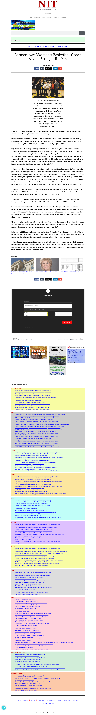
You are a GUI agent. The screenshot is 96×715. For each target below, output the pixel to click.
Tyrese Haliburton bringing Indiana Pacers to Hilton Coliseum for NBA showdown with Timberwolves (38, 517)
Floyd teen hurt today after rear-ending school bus (26, 625)
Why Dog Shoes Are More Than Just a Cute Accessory (27, 656)
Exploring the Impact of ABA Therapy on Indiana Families (28, 584)
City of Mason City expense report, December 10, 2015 (27, 638)
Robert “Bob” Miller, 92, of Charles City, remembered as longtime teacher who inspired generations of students (39, 417)
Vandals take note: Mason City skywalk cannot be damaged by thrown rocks (32, 623)
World (43, 49)
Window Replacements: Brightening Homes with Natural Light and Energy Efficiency (34, 587)
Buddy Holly (75, 700)
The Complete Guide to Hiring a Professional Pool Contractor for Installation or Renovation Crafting (37, 678)
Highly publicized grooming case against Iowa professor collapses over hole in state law (34, 489)
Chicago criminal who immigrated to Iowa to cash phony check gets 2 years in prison (33, 616)
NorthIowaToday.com (48, 9)
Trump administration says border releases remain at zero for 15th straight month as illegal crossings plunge (39, 457)
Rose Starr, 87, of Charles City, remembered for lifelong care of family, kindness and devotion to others (37, 422)
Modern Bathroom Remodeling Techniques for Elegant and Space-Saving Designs (33, 688)
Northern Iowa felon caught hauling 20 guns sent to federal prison (29, 488)
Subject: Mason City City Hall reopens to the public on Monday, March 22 (31, 649)
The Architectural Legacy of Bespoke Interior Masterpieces (28, 685)
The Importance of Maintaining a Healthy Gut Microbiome (28, 659)
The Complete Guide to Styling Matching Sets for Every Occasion (29, 465)
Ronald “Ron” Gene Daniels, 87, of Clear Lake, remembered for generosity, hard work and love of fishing (38, 428)
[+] (43, 309)
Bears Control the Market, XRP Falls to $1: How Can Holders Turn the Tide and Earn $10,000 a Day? (37, 541)
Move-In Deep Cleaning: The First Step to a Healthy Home (28, 662)
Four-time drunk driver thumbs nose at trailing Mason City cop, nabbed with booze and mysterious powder (39, 481)
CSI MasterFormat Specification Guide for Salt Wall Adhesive (28, 536)
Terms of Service (51, 700)
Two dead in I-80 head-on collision (22, 621)
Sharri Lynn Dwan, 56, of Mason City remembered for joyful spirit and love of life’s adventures (35, 440)
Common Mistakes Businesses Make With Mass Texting (27, 594)
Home (15, 49)
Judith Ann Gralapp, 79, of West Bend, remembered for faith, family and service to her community (36, 421)
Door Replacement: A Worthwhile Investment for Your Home (28, 676)
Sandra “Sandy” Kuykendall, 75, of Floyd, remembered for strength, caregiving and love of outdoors (37, 443)
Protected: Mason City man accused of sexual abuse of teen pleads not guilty (32, 409)
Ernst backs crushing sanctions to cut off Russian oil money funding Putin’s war (32, 469)
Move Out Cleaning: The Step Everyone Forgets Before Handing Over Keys (32, 675)
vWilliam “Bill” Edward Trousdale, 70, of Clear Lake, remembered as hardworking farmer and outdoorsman (38, 446)
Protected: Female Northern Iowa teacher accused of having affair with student (32, 395)
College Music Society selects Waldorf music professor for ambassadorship (32, 615)
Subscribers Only (16, 388)
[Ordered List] (32, 310)
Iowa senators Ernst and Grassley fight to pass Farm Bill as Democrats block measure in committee (37, 563)
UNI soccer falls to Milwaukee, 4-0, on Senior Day (26, 508)
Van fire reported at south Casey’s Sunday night (25, 608)
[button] (36, 68)
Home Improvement (17, 673)
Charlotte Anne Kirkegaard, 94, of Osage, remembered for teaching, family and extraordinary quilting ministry (39, 426)
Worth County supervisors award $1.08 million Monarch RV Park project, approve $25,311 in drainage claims (39, 553)
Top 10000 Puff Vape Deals (48, 703)
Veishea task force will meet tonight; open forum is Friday (28, 632)
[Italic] (27, 310)
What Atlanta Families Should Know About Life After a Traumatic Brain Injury (32, 575)
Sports (50, 49)
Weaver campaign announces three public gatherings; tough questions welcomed (33, 613)
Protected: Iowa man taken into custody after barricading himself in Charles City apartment (35, 397)
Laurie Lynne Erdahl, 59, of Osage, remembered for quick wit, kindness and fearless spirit (34, 445)
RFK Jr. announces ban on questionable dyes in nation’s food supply (30, 654)
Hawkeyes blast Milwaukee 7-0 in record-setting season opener (29, 518)
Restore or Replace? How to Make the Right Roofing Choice (28, 686)
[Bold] (25, 310)
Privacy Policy (41, 700)
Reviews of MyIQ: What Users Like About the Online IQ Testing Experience (32, 532)
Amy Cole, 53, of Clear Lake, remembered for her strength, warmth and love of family (34, 419)
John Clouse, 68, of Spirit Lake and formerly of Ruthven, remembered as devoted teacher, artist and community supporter (42, 424)
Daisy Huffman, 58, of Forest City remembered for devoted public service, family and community (36, 433)
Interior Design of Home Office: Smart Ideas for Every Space (28, 683)
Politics (63, 49)
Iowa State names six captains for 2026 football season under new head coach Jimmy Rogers (35, 512)
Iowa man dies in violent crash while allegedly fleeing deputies (28, 494)
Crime (69, 49)
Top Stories (22, 49)
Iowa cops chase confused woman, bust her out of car (27, 630)
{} (41, 309)
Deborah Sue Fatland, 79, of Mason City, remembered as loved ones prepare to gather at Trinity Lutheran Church (40, 414)
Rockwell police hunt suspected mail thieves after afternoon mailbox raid (31, 491)
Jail (74, 49)
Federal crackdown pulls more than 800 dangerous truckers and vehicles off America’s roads (35, 462)
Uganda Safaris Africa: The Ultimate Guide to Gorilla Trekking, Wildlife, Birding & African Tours (36, 453)
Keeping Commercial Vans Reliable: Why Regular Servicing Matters (30, 542)
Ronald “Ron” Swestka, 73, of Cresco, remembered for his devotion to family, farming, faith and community (38, 429)
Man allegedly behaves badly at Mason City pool (26, 628)
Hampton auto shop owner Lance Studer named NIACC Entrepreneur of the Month (33, 531)
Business (56, 49)
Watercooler (14, 597)
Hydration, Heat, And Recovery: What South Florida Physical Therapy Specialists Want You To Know (37, 664)
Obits (37, 49)
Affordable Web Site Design (63, 700)
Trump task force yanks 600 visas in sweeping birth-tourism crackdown (31, 455)
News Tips (25, 700)
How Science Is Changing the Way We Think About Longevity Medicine (31, 666)
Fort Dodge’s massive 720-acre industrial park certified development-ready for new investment (36, 527)
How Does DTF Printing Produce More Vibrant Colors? (27, 458)
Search (81, 33)
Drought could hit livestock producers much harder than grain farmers (30, 635)
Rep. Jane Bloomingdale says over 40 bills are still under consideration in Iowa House (34, 644)
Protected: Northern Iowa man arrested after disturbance (28, 405)
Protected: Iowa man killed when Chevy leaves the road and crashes (30, 402)
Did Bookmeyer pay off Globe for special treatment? (27, 601)
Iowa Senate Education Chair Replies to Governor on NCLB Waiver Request (32, 645)
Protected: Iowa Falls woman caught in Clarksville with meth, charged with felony (33, 392)
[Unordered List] (34, 310)
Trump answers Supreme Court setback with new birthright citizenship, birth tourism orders (35, 567)
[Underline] (28, 310)
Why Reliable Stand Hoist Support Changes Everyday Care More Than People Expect (34, 657)
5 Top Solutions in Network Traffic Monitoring (25, 579)
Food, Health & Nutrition (18, 652)
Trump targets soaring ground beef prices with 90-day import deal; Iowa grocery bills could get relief (37, 452)
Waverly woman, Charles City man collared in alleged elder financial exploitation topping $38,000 (36, 476)
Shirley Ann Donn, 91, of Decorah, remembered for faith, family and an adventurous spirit (34, 434)
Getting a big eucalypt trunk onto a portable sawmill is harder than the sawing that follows (35, 537)
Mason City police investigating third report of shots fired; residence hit (31, 603)
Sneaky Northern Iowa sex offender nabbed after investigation (29, 620)
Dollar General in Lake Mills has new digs (24, 647)
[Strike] (30, 310)
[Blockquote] (36, 310)
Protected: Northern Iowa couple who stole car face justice (28, 400)
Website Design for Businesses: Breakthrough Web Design (48, 46)
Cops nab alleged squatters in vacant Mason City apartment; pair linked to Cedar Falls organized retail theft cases (40, 493)
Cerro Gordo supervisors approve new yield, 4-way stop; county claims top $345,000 (34, 529)
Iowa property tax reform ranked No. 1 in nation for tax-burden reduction (31, 565)
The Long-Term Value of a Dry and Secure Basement (26, 690)
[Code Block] (38, 310)
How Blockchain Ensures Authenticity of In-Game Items (27, 591)
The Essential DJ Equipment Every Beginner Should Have (27, 573)
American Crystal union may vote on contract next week (27, 606)
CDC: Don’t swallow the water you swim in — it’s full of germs (28, 618)
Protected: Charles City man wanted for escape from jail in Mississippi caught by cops (34, 390)
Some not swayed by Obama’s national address (25, 599)
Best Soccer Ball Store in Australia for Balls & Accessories (28, 515)
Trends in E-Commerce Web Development (24, 585)
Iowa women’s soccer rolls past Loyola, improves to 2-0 (27, 513)
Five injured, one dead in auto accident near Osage (26, 633)
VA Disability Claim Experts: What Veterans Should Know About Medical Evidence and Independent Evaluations (40, 668)
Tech (12, 570)
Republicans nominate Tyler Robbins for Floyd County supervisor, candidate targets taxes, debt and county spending (41, 551)
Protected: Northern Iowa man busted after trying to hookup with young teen (32, 407)
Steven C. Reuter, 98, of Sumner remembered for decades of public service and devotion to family (36, 441)
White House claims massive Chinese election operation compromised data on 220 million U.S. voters (37, 470)
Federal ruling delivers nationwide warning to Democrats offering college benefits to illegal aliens (36, 467)
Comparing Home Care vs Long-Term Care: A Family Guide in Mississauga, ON (32, 681)
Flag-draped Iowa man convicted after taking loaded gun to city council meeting (33, 484)
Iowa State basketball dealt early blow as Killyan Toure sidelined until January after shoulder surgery (37, 501)
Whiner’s (80, 49)
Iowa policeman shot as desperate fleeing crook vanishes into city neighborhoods (33, 479)
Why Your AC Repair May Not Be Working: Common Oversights (29, 577)
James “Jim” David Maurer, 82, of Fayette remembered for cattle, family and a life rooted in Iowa (36, 436)
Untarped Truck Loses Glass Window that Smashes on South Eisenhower (31, 627)
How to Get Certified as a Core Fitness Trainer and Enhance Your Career (31, 580)
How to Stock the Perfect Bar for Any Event (25, 589)
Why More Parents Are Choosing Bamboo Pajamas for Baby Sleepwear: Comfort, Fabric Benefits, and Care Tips (40, 534)
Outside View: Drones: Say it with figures (24, 637)
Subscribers (31, 49)
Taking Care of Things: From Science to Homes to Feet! (27, 661)
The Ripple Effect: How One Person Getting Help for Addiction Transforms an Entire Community (36, 669)
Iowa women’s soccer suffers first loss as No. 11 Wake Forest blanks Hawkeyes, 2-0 (33, 500)
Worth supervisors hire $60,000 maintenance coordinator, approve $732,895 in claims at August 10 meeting (39, 560)
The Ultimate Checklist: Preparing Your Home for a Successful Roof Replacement (33, 572)
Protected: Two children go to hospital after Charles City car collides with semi (32, 404)
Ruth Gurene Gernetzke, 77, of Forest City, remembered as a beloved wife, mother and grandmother (37, 416)
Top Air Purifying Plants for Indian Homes (24, 680)
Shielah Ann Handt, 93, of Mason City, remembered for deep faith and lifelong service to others (36, 431)
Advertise (33, 700)
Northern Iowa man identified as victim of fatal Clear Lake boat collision (31, 604)
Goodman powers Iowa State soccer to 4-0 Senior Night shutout (29, 506)
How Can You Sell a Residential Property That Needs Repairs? (29, 525)
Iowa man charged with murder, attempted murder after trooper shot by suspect (33, 477)
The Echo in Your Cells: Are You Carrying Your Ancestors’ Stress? (29, 464)
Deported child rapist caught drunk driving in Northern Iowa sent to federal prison (33, 482)
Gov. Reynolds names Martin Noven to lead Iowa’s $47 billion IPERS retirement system (34, 561)
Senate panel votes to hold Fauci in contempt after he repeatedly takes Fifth (32, 460)
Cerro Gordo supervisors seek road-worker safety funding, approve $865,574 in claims (34, 558)
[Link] (39, 310)
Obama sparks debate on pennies (22, 611)
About (19, 700)
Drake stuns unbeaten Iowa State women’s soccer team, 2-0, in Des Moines (31, 503)
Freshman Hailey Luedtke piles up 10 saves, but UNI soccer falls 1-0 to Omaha (32, 505)
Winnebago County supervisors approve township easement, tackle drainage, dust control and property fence (39, 556)
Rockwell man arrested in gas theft (22, 640)
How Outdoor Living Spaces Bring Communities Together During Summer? (31, 592)
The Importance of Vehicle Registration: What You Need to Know (29, 582)
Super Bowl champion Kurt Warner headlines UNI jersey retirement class (31, 510)
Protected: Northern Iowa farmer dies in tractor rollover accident (29, 398)
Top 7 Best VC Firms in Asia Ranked (23, 539)
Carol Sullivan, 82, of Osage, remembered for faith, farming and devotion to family (33, 438)
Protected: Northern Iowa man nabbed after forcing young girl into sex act (31, 393)
